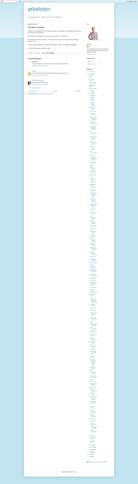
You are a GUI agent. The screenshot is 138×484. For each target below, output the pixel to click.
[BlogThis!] (48, 53)
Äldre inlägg (78, 91)
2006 (90, 456)
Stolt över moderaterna (93, 432)
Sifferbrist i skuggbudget (93, 123)
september (92, 85)
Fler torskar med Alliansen (93, 148)
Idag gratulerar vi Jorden (93, 217)
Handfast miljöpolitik (93, 415)
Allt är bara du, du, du (93, 331)
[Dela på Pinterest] (53, 53)
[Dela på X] (50, 53)
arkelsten (39, 9)
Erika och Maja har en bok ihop (93, 253)
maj (91, 95)
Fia (33, 71)
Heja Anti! (92, 435)
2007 (90, 454)
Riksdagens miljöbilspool (93, 403)
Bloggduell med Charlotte (93, 186)
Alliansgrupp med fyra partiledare (93, 128)
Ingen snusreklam (93, 152)
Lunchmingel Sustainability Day (93, 205)
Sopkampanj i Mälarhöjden (93, 271)
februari (92, 447)
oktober (92, 83)
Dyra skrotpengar (93, 133)
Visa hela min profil (92, 54)
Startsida (55, 91)
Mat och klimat (93, 262)
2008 (90, 452)
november (92, 79)
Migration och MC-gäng (93, 162)
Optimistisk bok (92, 295)
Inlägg (90, 61)
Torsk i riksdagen (93, 328)
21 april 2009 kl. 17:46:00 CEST (40, 75)
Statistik (92, 379)
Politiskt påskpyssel (93, 338)
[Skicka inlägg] (43, 52)
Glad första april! (92, 441)
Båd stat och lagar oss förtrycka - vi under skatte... (93, 362)
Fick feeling (92, 381)
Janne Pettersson (36, 80)
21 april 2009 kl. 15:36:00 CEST (40, 66)
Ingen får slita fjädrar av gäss (93, 284)
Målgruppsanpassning (93, 384)
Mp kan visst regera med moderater (93, 118)
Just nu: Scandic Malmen (92, 266)
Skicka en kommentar (35, 88)
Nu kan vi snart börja (93, 190)
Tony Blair (92, 420)
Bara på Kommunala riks (93, 143)
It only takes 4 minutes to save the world (93, 195)
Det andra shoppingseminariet (93, 158)
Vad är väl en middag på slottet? (93, 138)
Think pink (92, 155)
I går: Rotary (93, 209)
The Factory (93, 280)
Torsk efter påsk (92, 357)
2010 (90, 71)
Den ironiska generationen (93, 319)
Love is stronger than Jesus (93, 411)
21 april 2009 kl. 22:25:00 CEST (40, 84)
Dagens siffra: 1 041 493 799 (93, 353)
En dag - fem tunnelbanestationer (93, 249)
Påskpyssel (92, 387)
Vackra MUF (93, 257)
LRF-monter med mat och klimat (93, 201)
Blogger (75, 472)
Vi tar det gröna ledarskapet (93, 291)
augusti (92, 88)
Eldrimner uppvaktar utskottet (93, 240)
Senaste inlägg (32, 91)
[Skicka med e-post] (46, 53)
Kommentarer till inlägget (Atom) (45, 93)
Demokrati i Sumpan (92, 342)
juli (91, 90)
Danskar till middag (92, 305)
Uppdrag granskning (93, 390)
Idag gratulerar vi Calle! (93, 372)
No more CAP (93, 287)
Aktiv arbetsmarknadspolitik (93, 324)
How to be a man (93, 407)
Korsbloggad (93, 226)
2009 (90, 74)
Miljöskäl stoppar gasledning (93, 222)
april (91, 97)
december (92, 75)
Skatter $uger (93, 278)
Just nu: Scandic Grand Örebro (92, 180)
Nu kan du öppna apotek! (92, 104)
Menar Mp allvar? (92, 108)
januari (92, 449)
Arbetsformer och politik (93, 376)
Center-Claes (93, 111)
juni (91, 93)
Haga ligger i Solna (93, 172)
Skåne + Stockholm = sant (93, 232)
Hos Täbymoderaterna (93, 213)
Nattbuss (92, 165)
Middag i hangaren (93, 168)
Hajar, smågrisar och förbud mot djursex (93, 300)
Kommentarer (92, 64)
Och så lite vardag (92, 393)
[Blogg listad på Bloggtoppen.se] (95, 462)
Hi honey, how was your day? (93, 314)
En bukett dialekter (92, 235)
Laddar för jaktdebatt (93, 114)
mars (91, 445)
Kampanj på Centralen (93, 260)
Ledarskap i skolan (93, 368)
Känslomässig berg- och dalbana (93, 398)
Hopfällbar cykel (92, 438)
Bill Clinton (92, 418)
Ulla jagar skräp (92, 100)
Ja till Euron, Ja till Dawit (93, 275)
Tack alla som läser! (93, 335)
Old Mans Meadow (92, 244)
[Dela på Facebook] (51, 53)
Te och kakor (93, 228)
